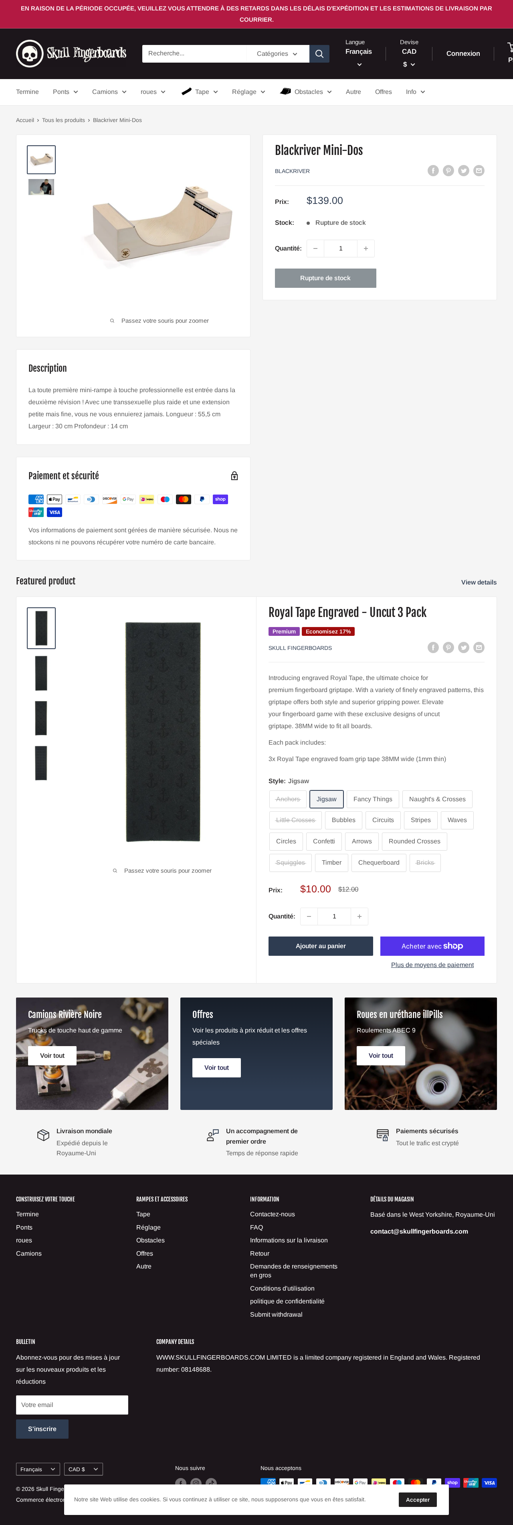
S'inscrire (42, 1428)
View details (480, 582)
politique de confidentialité (287, 1301)
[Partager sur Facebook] (433, 171)
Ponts (61, 91)
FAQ (256, 1227)
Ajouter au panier (321, 946)
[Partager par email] (479, 171)
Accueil (25, 120)
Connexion (463, 53)
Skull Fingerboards (300, 648)
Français (31, 1469)
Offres (383, 91)
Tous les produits (63, 120)
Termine (27, 91)
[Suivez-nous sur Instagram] (196, 1483)
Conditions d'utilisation (282, 1288)
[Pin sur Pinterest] (448, 171)
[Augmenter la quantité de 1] (365, 248)
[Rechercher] (319, 54)
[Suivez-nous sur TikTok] (211, 1483)
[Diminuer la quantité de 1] (315, 248)
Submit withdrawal (276, 1314)
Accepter (418, 1499)
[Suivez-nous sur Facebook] (180, 1483)
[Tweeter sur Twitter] (463, 171)
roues (149, 91)
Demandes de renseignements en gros (293, 1271)
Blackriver (292, 171)
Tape (202, 91)
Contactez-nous (272, 1214)
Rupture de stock (325, 278)
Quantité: (288, 248)
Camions (105, 91)
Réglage (244, 91)
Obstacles (309, 91)
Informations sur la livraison (289, 1240)
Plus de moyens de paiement (432, 964)
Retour (259, 1253)
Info (411, 91)
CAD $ (77, 1469)
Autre (353, 91)
